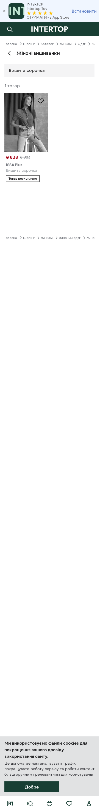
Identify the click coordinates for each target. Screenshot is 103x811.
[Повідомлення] (88, 29)
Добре (32, 787)
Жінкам (66, 44)
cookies (71, 743)
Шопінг (29, 44)
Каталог (47, 44)
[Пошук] (9, 29)
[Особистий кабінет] (88, 803)
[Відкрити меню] (29, 803)
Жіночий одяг (69, 237)
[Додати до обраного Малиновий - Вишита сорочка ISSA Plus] (40, 100)
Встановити (84, 11)
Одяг (81, 44)
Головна (10, 44)
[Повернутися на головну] (49, 29)
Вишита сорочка (27, 70)
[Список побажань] (69, 803)
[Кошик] (49, 803)
